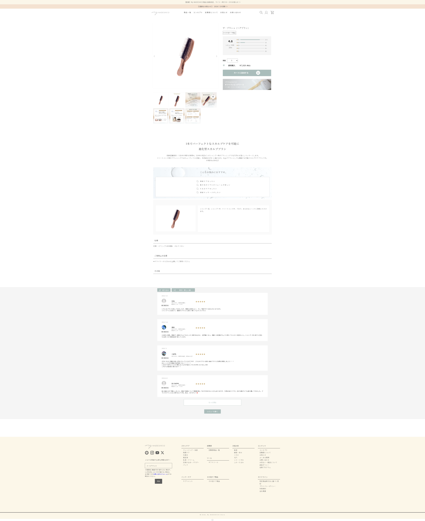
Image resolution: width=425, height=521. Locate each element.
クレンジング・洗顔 (190, 450)
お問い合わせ (235, 12)
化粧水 (185, 455)
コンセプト (198, 12)
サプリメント (188, 481)
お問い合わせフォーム (160, 474)
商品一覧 (187, 12)
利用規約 (263, 488)
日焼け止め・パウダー (191, 462)
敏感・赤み (238, 452)
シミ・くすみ (239, 460)
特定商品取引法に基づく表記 (269, 482)
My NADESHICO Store (216, 514)
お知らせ (224, 12)
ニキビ (236, 455)
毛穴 (235, 457)
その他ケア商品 (214, 481)
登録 (158, 481)
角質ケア (186, 452)
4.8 (230, 41)
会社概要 (263, 491)
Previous (155, 56)
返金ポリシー (264, 465)
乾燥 (235, 450)
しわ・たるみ (239, 462)
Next (217, 56)
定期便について (211, 12)
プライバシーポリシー (268, 486)
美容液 (185, 457)
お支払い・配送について (268, 462)
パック (185, 465)
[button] (261, 12)
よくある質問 (264, 457)
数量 (224, 60)
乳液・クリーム (188, 460)
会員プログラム (265, 467)
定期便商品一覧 (214, 450)
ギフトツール (213, 462)
